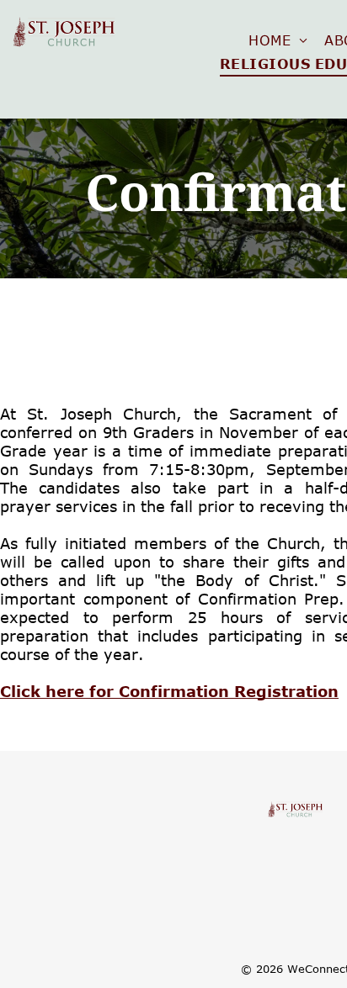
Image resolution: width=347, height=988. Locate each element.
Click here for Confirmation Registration (169, 691)
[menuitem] (278, 40)
